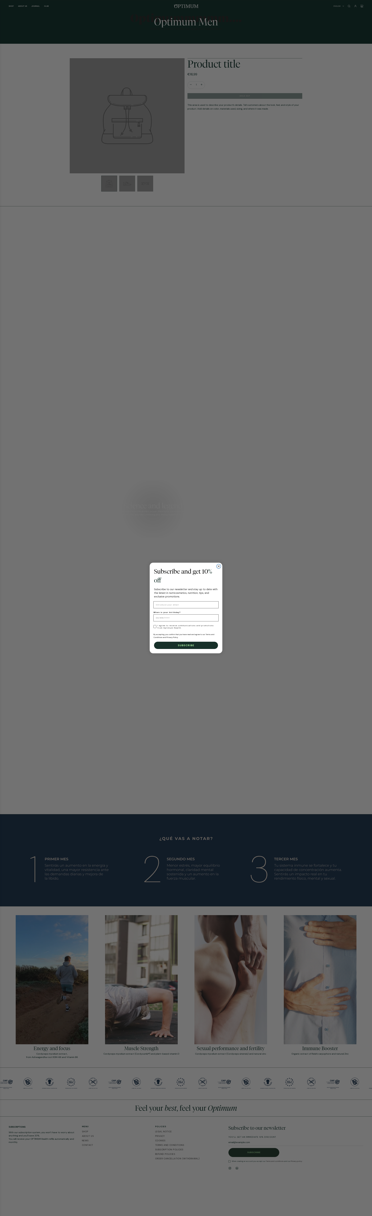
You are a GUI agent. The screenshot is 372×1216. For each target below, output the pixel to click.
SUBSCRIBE (186, 645)
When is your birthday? (167, 612)
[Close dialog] (219, 566)
